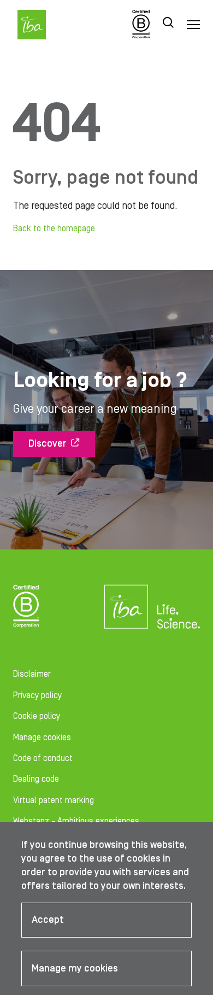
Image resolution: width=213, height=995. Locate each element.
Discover (47, 443)
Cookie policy (36, 716)
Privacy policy (37, 695)
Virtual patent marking (53, 800)
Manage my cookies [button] (75, 968)
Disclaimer (32, 674)
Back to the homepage (54, 228)
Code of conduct (43, 758)
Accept (48, 920)
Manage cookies (42, 737)
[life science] (178, 616)
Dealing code (36, 779)
